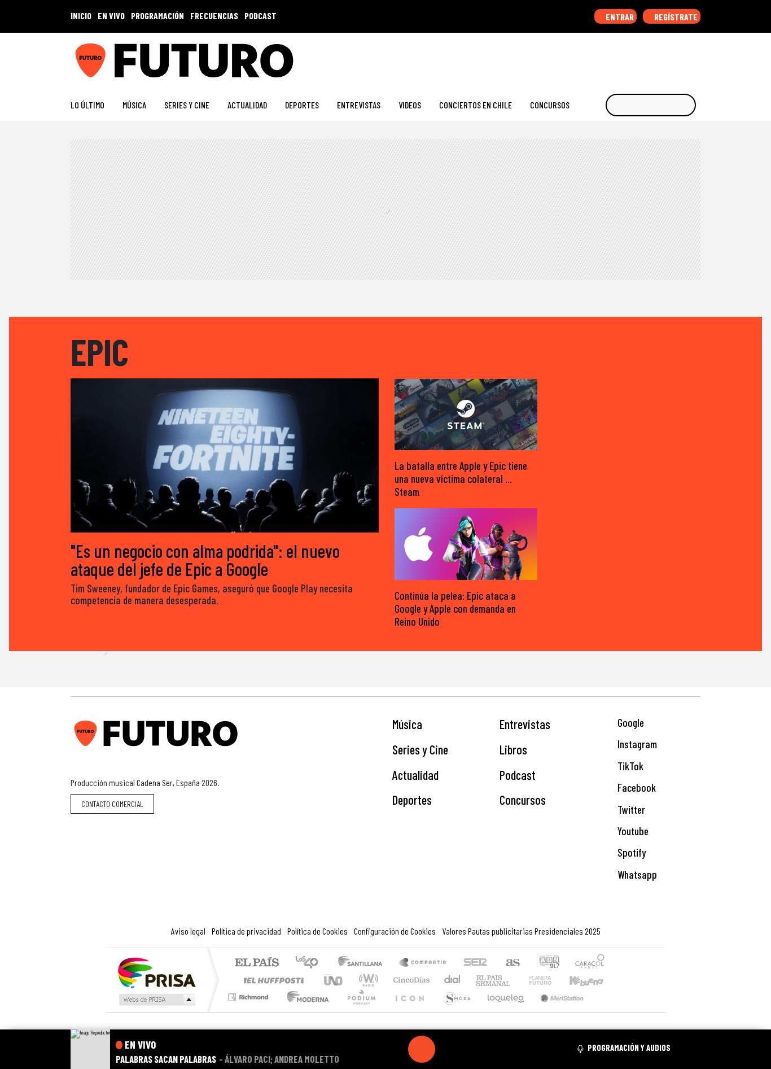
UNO (334, 980)
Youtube (632, 830)
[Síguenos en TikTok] (604, 56)
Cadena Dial (551, 980)
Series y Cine (186, 104)
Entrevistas (358, 104)
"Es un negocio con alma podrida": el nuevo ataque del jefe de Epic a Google (205, 559)
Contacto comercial (112, 804)
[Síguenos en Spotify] (677, 56)
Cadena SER (475, 963)
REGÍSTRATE (675, 16)
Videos (409, 104)
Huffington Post (271, 980)
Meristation (556, 1011)
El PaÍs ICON (407, 1011)
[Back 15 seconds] (394, 1049)
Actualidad (247, 104)
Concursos (550, 104)
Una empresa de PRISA (156, 972)
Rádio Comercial (606, 1011)
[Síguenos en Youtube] (659, 56)
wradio (366, 980)
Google (629, 722)
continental (453, 980)
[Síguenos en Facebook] (622, 56)
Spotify (630, 852)
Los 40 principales (311, 963)
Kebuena (591, 980)
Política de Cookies (317, 931)
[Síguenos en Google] (568, 56)
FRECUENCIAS (214, 15)
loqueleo (501, 1011)
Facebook (635, 787)
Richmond (249, 1011)
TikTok (629, 766)
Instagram (636, 744)
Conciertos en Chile (475, 104)
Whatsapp (636, 874)
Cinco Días (409, 980)
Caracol (590, 963)
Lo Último (87, 104)
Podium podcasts (249, 994)
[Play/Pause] (421, 1049)
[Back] (367, 1049)
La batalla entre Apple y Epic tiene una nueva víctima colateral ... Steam (461, 478)
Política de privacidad (246, 931)
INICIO (81, 15)
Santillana (363, 963)
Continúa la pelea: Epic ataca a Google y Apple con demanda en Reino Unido (455, 608)
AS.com (511, 963)
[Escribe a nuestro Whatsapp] (695, 56)
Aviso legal (188, 931)
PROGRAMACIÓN (157, 15)
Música (134, 104)
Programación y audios (629, 1047)
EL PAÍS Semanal (483, 980)
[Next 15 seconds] (448, 1049)
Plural (358, 1011)
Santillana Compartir (423, 963)
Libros (513, 749)
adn (548, 963)
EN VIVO (111, 15)
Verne (516, 980)
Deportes (302, 104)
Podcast (518, 774)
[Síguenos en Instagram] (586, 56)
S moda (453, 1011)
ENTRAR (619, 16)
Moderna (305, 1011)
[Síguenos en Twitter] (641, 56)
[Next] (475, 1049)
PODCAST (260, 15)
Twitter (630, 809)
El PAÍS (256, 963)
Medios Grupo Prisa (156, 999)
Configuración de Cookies (395, 931)
